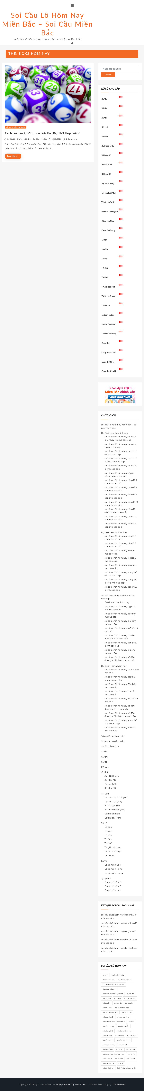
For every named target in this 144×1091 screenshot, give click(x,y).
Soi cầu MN (107, 1035)
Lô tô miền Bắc (108, 315)
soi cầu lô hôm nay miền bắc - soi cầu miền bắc (27, 139)
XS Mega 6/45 (108, 146)
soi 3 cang (107, 998)
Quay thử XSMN (109, 371)
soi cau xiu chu (123, 1017)
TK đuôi (105, 278)
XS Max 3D (106, 174)
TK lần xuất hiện (108, 296)
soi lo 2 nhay (108, 1049)
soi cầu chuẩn (123, 1026)
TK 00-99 (106, 306)
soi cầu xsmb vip (123, 1040)
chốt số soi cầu (118, 975)
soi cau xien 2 (108, 1017)
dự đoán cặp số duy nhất (113, 994)
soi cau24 (106, 1003)
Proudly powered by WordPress (69, 1084)
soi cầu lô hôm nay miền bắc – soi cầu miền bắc (47, 24)
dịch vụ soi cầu (108, 980)
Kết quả (105, 127)
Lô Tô (104, 861)
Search (108, 74)
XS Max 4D (106, 156)
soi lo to (119, 1049)
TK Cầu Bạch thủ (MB (116, 797)
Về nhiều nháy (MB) (109, 212)
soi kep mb (123, 1045)
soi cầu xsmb (108, 1040)
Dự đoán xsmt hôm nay (117, 602)
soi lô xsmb (131, 1059)
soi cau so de (126, 1012)
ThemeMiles (119, 1084)
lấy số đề (130, 994)
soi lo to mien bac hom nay (114, 1054)
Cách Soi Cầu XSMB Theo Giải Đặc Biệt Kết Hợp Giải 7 (42, 133)
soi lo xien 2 (107, 1059)
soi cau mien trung (110, 1012)
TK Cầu (105, 793)
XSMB (104, 99)
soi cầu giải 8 (108, 1031)
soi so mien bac (109, 1063)
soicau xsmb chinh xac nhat (114, 1021)
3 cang (105, 975)
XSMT (104, 118)
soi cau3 (117, 998)
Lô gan (104, 240)
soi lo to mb (130, 1049)
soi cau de (118, 1003)
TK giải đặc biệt (108, 287)
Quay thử (106, 343)
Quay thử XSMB (109, 353)
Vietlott (104, 137)
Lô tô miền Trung (109, 334)
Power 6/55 (107, 165)
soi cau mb (107, 1008)
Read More (12, 156)
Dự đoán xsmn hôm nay (114, 666)
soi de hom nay (109, 1045)
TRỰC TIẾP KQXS (110, 746)
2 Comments (71, 139)
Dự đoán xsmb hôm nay (114, 532)
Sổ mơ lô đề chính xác (15, 127)
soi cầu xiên (132, 1035)
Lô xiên (105, 249)
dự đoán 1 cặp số (124, 980)
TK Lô (104, 823)
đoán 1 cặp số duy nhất (126, 1068)
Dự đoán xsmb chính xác (114, 433)
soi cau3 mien (130, 998)
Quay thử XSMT (108, 362)
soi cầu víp (119, 1035)
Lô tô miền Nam (108, 325)
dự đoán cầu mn (109, 989)
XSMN (104, 108)
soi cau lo (129, 1003)
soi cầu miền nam (124, 1031)
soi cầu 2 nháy (108, 1026)
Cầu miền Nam (108, 221)
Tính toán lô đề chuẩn (112, 741)
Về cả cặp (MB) (107, 202)
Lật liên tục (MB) (109, 193)
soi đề (121, 1063)
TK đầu (105, 268)
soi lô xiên (119, 1059)
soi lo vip (131, 1054)
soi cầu (131, 1021)
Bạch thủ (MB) (108, 184)
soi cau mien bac (122, 1008)
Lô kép (104, 259)
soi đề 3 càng (108, 1068)
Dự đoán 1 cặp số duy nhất (113, 984)
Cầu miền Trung (108, 231)
